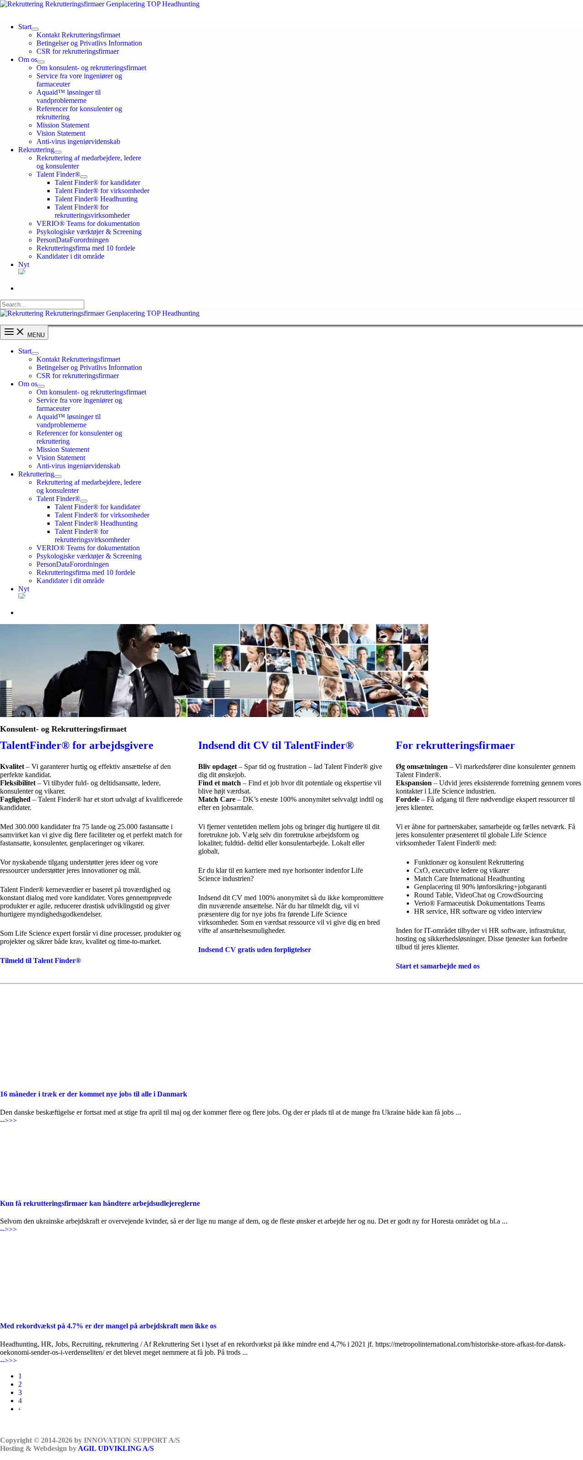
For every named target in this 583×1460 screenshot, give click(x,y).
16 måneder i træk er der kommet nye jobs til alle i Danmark (93, 1094)
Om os (27, 59)
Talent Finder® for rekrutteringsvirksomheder (92, 211)
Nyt (23, 264)
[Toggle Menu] (35, 29)
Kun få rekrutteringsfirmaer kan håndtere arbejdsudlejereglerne (100, 1203)
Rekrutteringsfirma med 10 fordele (85, 248)
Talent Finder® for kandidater (97, 182)
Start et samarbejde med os (438, 966)
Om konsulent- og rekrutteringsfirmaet (91, 68)
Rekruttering (36, 150)
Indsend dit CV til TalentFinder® (276, 745)
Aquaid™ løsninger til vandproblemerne (68, 96)
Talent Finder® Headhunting (96, 199)
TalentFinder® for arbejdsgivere (76, 745)
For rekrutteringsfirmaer (455, 745)
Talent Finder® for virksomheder (102, 191)
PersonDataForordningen (72, 240)
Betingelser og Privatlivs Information (89, 43)
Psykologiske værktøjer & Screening (89, 232)
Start (24, 27)
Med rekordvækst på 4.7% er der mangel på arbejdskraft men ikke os (108, 1326)
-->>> (8, 1120)
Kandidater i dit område (70, 256)
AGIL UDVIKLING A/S (116, 1448)
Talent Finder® (58, 174)
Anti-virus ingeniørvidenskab (78, 141)
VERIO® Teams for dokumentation (88, 223)
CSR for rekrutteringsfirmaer (77, 51)
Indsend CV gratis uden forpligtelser (254, 949)
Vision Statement (60, 133)
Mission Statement (62, 125)
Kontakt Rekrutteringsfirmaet (78, 35)
